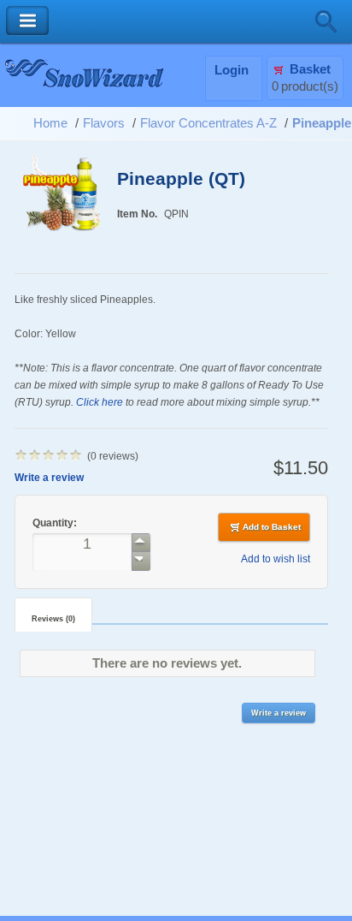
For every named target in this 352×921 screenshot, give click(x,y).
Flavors (104, 123)
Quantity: (55, 522)
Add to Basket (272, 527)
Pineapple (321, 123)
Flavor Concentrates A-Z (208, 123)
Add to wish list (275, 558)
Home (50, 123)
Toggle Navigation (27, 21)
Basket (310, 69)
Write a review (49, 477)
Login (231, 70)
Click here (99, 401)
